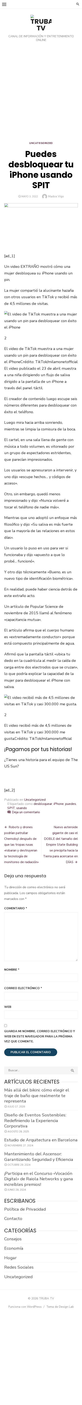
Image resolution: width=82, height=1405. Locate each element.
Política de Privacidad (25, 1209)
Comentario (15, 908)
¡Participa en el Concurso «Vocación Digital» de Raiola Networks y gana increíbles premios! (38, 1178)
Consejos (13, 1239)
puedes (70, 804)
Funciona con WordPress (25, 1307)
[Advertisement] (41, 92)
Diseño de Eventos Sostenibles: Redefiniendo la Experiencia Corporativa (35, 1120)
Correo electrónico (23, 988)
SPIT (11, 808)
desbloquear (43, 804)
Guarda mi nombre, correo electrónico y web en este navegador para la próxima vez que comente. (39, 1036)
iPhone (59, 804)
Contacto (13, 1218)
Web (7, 1007)
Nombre (11, 970)
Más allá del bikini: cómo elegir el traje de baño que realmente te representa (36, 1095)
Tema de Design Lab (60, 1307)
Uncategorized (41, 143)
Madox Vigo (56, 196)
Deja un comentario (26, 812)
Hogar (10, 1258)
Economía (13, 1248)
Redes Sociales (19, 1267)
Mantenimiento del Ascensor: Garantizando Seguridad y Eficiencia (38, 1156)
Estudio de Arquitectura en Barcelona (41, 1140)
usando (21, 808)
